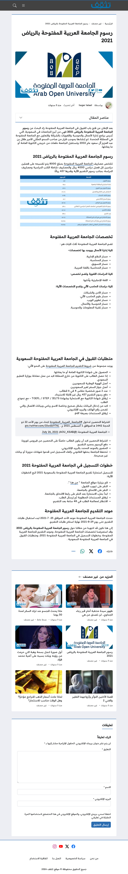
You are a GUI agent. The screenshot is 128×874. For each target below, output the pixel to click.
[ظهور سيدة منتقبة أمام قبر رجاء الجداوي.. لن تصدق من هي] (89, 603)
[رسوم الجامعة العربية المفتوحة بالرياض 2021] (89, 646)
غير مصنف (96, 23)
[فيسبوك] (99, 551)
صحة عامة (42, 619)
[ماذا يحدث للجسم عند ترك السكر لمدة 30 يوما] (38, 603)
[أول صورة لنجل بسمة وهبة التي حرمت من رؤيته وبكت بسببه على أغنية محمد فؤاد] (38, 646)
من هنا (74, 482)
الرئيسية (109, 23)
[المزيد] (73, 551)
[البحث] (15, 5)
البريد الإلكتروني (102, 799)
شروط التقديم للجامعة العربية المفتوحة (68, 365)
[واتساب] (82, 551)
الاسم (107, 787)
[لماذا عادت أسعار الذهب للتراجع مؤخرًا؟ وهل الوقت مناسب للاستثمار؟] (38, 689)
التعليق (106, 749)
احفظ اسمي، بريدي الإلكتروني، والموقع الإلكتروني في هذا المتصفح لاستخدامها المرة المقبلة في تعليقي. (68, 816)
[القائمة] (23, 5)
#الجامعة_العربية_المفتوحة (66, 421)
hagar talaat (85, 105)
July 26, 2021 (50, 431)
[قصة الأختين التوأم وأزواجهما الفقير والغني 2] (89, 689)
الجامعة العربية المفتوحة (78, 163)
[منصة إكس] (91, 551)
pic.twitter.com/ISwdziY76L (42, 425)
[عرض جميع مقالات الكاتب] (109, 105)
